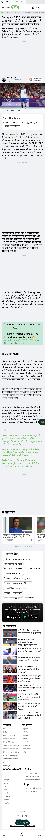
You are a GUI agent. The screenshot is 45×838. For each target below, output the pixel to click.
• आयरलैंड (6, 803)
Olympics (8, 12)
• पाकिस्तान (6, 786)
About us (21, 811)
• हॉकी (24, 752)
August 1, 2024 (25, 343)
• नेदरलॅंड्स (6, 783)
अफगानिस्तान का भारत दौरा (10, 759)
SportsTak (4, 2)
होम (2, 12)
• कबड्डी (25, 742)
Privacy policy (21, 815)
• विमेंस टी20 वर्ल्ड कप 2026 (32, 776)
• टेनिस (24, 739)
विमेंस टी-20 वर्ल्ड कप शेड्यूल (11, 742)
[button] (18, 529)
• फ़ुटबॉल (25, 735)
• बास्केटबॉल (26, 745)
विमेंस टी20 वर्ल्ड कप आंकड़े (10, 749)
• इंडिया (5, 776)
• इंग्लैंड (5, 790)
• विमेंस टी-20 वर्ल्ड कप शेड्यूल (32, 788)
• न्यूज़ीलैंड (6, 800)
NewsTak (12, 2)
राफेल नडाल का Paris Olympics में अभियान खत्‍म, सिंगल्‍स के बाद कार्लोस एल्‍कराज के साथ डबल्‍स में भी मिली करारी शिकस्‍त (20, 452)
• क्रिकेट (25, 729)
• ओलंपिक (25, 732)
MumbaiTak (24, 2)
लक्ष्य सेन (15, 134)
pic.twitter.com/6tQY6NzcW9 (18, 340)
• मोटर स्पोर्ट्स (26, 749)
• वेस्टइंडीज (6, 796)
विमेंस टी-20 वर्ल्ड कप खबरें (10, 755)
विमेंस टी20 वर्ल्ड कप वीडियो (11, 752)
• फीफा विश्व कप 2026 (30, 773)
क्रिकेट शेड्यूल (7, 732)
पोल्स (4, 762)
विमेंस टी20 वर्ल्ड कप (9, 739)
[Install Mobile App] (32, 7)
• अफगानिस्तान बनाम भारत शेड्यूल (31, 792)
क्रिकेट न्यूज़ (6, 765)
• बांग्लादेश (6, 780)
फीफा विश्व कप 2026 (9, 735)
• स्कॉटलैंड (6, 793)
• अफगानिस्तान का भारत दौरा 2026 (32, 780)
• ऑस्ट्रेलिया (6, 773)
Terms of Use (21, 820)
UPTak (18, 2)
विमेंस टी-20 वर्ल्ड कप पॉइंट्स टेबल (11, 746)
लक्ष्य (27, 361)
